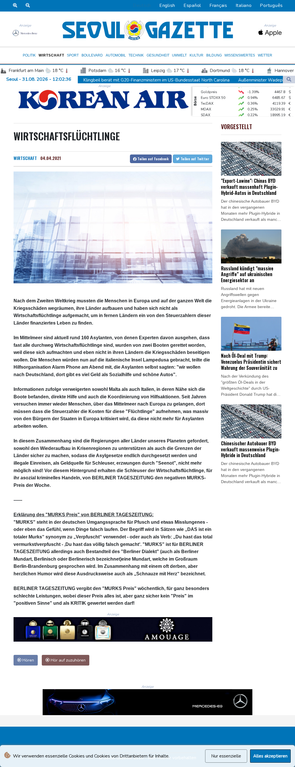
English (167, 5)
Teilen (153, 158)
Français (218, 5)
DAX (204, 115)
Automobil (116, 55)
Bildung (214, 55)
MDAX (206, 103)
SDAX (205, 109)
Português (271, 5)
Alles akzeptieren (270, 756)
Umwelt (179, 55)
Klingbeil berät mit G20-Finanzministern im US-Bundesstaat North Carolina (120, 80)
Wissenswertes (239, 55)
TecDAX (207, 97)
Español (192, 5)
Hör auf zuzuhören (68, 660)
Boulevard (92, 55)
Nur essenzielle (226, 756)
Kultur (196, 55)
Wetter (265, 55)
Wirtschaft (51, 55)
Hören (27, 660)
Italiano (244, 5)
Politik (29, 55)
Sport (73, 55)
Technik (136, 55)
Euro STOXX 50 (213, 92)
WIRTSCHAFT (25, 158)
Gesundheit (158, 55)
